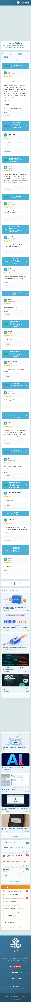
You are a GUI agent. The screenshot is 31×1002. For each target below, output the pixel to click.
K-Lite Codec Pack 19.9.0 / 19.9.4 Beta (13, 415)
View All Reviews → (15, 881)
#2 (26, 125)
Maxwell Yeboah (12, 361)
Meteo (10, 299)
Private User (11, 134)
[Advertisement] (15, 24)
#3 (26, 159)
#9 (26, 354)
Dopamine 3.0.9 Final (13, 293)
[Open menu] (3, 2)
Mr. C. (9, 203)
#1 (26, 66)
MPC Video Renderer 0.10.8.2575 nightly (12, 261)
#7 (26, 293)
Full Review (7, 115)
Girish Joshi (11, 519)
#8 (26, 324)
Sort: (5, 60)
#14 (26, 513)
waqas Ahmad (12, 237)
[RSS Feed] (10, 966)
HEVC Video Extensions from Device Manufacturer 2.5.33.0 (13, 126)
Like (7, 112)
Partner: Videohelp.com (15, 999)
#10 (26, 385)
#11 (26, 415)
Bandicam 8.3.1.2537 (12, 513)
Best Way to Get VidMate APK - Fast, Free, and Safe (13, 159)
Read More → (26, 851)
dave (9, 558)
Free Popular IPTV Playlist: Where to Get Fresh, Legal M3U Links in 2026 (13, 229)
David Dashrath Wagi (14, 492)
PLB (9, 458)
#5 (26, 229)
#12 (26, 451)
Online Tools (17, 972)
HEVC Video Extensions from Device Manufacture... (13, 856)
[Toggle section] (27, 973)
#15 (26, 550)
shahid (10, 166)
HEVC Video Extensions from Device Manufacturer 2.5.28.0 (13, 550)
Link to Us (18, 966)
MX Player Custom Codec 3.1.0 (13, 385)
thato (9, 422)
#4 (26, 197)
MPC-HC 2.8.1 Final (13, 197)
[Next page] (18, 583)
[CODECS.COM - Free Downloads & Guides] (15, 945)
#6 (26, 261)
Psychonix (11, 72)
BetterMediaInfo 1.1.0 (14, 66)
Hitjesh (10, 392)
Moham (10, 331)
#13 (26, 484)
